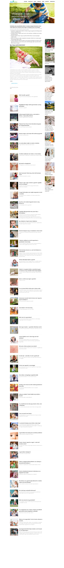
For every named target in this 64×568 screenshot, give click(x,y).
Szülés (35, 1)
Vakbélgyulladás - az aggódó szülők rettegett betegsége (49, 173)
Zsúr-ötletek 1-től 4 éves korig (25, 307)
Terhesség (39, 1)
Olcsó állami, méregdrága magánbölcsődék (28, 375)
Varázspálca (52, 1)
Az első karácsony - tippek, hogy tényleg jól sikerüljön (49, 50)
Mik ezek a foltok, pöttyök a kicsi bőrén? (28, 346)
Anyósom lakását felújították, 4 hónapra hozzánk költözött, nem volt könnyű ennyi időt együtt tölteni (48, 78)
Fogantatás (30, 1)
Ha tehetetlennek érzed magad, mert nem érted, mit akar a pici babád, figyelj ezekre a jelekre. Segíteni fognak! (49, 96)
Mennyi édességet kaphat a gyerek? (27, 259)
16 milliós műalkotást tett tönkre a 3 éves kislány (30, 153)
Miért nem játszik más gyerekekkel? (27, 500)
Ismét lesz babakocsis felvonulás (49, 63)
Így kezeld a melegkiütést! (25, 163)
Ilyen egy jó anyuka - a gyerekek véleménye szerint (30, 327)
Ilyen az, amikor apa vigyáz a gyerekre (27, 278)
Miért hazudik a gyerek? (24, 95)
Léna (13, 21)
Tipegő (43, 1)
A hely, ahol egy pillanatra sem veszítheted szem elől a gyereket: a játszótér (49, 143)
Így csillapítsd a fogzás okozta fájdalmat (28, 221)
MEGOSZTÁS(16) (14, 83)
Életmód (25, 1)
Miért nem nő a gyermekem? (25, 317)
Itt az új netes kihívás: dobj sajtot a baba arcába (29, 288)
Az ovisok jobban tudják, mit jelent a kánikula (29, 143)
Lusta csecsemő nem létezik (25, 413)
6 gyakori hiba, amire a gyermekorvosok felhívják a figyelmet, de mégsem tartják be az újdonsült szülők (49, 128)
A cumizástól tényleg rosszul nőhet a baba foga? (29, 423)
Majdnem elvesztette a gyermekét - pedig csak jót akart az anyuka (49, 112)
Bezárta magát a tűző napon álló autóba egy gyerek (30, 133)
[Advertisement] (52, 31)
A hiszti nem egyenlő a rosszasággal (27, 365)
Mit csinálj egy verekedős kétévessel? (27, 490)
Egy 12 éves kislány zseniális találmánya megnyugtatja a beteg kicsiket (49, 158)
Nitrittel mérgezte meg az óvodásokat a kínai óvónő (30, 230)
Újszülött (47, 1)
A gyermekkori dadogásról (25, 452)
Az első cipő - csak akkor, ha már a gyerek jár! (29, 355)
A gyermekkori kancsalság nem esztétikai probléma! (30, 432)
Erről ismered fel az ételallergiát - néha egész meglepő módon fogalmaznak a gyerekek (49, 188)
